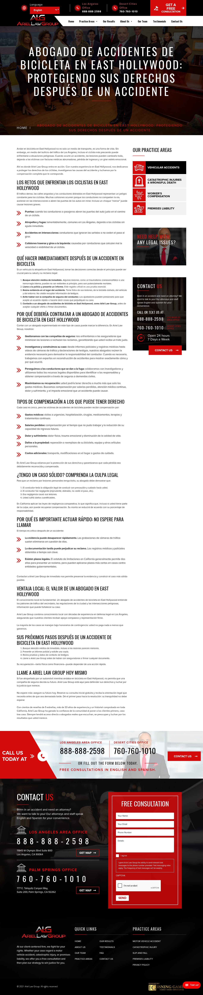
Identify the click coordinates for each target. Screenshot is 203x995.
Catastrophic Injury (145, 947)
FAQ (102, 953)
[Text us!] (191, 985)
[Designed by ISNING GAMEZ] (167, 986)
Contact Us (176, 21)
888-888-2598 (91, 11)
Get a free (170, 8)
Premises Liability (143, 959)
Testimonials (159, 21)
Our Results (109, 21)
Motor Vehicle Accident (147, 941)
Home (71, 21)
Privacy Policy (141, 965)
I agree (124, 856)
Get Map (85, 853)
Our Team (143, 21)
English (38, 10)
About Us (124, 21)
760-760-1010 (128, 11)
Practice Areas (87, 21)
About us (80, 947)
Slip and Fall (140, 953)
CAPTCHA (120, 876)
